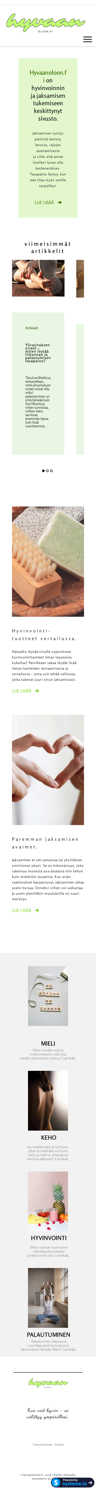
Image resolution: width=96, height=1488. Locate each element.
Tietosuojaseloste (42, 1444)
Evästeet (59, 1444)
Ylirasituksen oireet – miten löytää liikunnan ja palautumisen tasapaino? (38, 353)
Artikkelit (31, 328)
